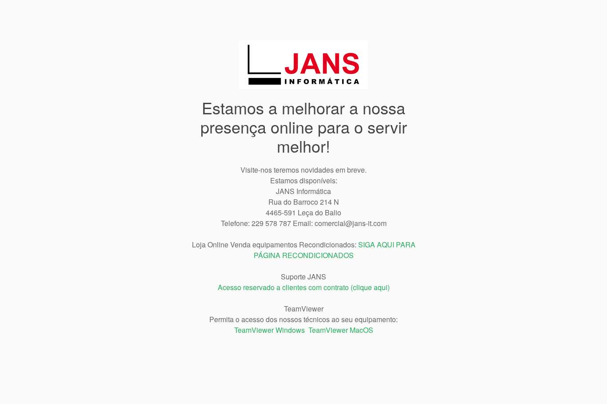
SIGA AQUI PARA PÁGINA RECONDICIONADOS (334, 249)
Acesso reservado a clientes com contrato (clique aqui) (304, 287)
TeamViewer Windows (269, 330)
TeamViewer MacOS (340, 330)
